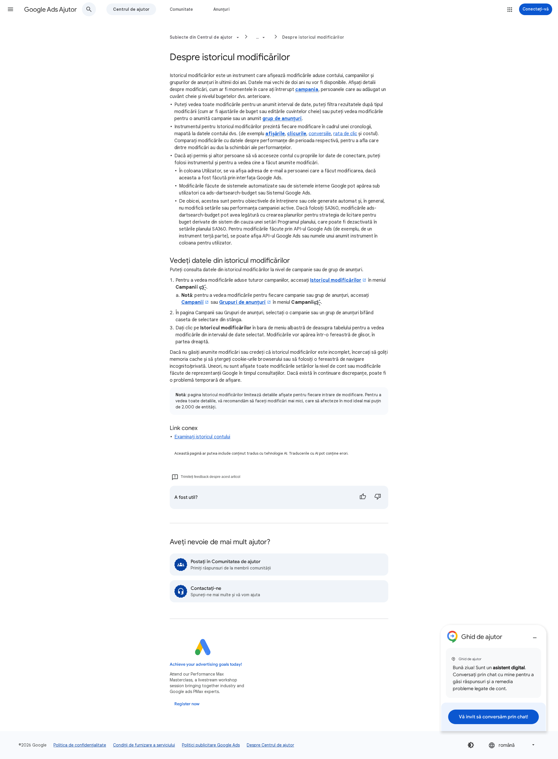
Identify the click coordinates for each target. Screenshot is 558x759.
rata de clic (345, 134)
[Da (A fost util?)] (363, 497)
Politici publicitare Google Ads (211, 745)
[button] (10, 9)
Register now (186, 703)
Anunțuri (221, 9)
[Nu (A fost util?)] (378, 497)
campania (307, 89)
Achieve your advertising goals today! (206, 664)
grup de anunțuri (282, 119)
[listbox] (512, 745)
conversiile (320, 134)
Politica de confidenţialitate (79, 745)
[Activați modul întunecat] (471, 745)
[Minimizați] (534, 635)
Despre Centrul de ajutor (270, 745)
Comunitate (181, 9)
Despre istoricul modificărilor (313, 37)
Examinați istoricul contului (202, 437)
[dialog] (493, 678)
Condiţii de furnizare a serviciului (144, 745)
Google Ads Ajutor (50, 9)
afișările (275, 134)
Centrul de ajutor (131, 9)
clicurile (296, 134)
